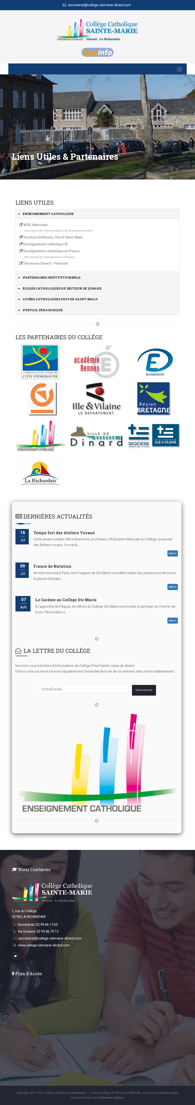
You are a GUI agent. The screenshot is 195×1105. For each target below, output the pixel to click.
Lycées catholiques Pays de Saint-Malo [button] (60, 299)
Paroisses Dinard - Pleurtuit (45, 263)
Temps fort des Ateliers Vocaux (64, 532)
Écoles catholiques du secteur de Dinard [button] (62, 288)
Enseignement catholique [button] (48, 214)
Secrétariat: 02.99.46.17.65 (38, 924)
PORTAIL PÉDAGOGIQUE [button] (43, 310)
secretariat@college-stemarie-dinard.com (99, 5)
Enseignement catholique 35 (45, 244)
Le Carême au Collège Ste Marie (66, 599)
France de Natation (52, 566)
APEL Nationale (35, 225)
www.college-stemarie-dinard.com (44, 945)
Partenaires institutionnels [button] (51, 277)
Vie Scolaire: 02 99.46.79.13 (38, 931)
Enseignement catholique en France (51, 251)
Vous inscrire (144, 690)
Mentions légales (111, 1097)
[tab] (97, 213)
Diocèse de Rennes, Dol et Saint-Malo (53, 237)
